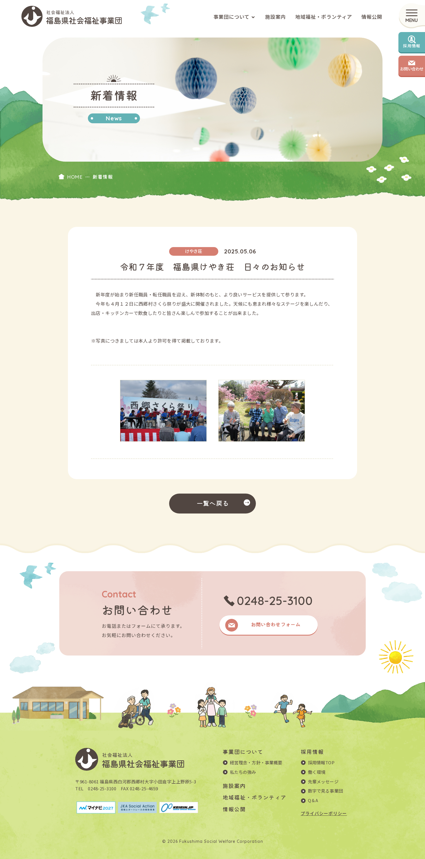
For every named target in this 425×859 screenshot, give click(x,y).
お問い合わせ (412, 69)
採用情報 (411, 45)
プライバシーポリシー (324, 813)
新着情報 (103, 177)
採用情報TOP (321, 762)
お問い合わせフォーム (275, 624)
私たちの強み (243, 772)
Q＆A (313, 800)
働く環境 (316, 772)
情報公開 (371, 16)
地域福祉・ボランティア (323, 16)
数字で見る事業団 (325, 791)
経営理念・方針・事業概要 (256, 762)
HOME (74, 177)
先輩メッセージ (323, 781)
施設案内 (275, 16)
